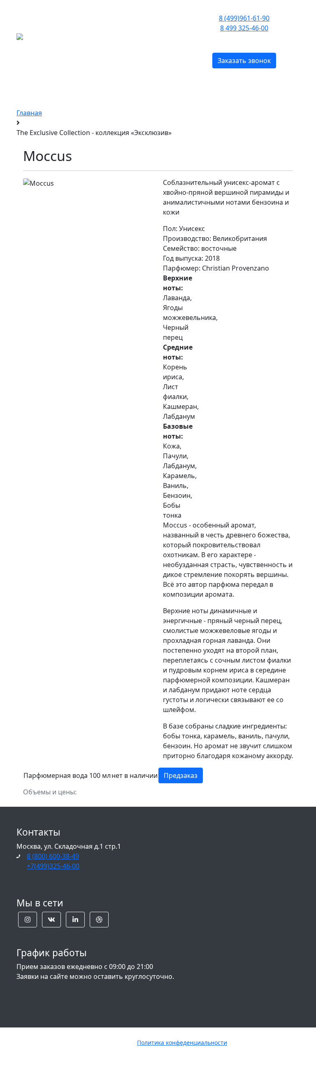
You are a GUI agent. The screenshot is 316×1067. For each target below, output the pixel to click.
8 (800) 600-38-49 (53, 856)
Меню (105, 35)
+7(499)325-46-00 (53, 866)
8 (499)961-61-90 (244, 18)
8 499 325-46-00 (244, 28)
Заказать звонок (244, 60)
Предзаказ (181, 775)
